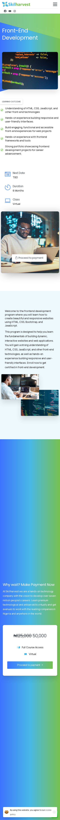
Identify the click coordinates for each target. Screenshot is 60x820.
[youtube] (10, 11)
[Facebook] (5, 11)
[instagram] (14, 11)
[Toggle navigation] (55, 4)
